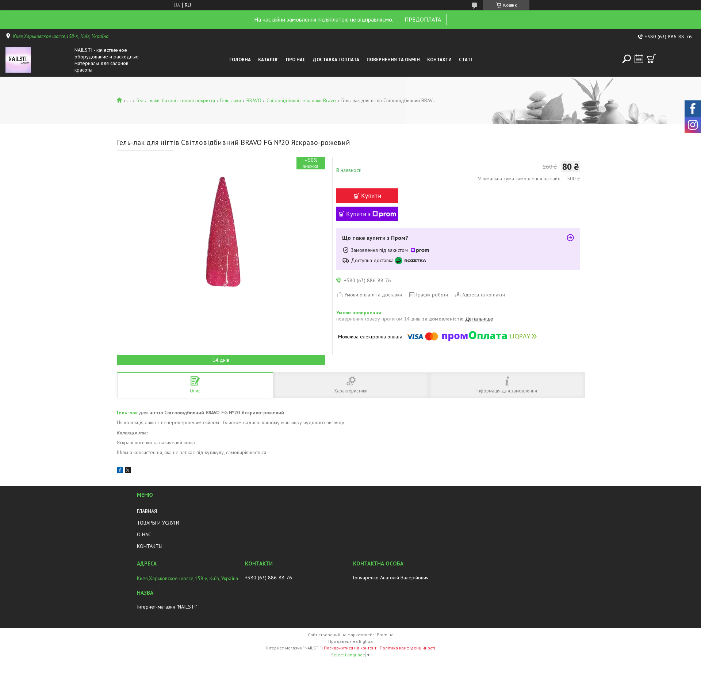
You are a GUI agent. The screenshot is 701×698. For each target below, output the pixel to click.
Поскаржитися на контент (350, 648)
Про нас (296, 60)
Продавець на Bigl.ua (350, 641)
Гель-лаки (230, 100)
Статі (465, 60)
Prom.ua (385, 634)
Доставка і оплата (336, 60)
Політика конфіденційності (407, 648)
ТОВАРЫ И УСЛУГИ (158, 522)
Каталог (268, 60)
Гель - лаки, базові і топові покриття (176, 100)
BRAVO (253, 100)
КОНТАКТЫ (149, 546)
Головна (240, 60)
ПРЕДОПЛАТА (423, 19)
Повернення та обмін (393, 60)
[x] (128, 471)
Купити (371, 196)
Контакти (439, 60)
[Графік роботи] (639, 58)
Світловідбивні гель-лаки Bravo (301, 100)
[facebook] (120, 471)
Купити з (358, 214)
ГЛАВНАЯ (147, 511)
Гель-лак (127, 412)
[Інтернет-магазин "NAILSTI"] (37, 60)
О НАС (144, 534)
